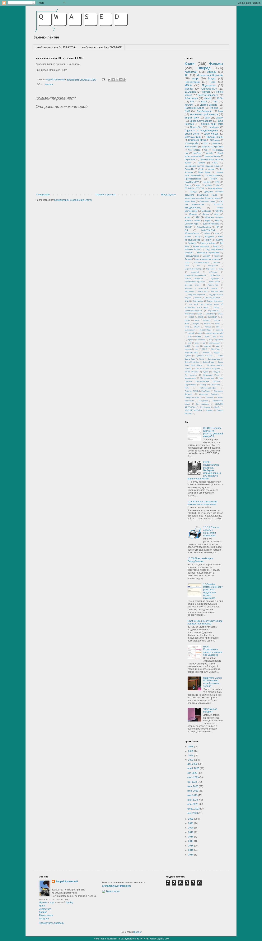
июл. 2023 (193, 786)
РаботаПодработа (208, 95)
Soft (186, 230)
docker (206, 214)
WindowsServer (192, 233)
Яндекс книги (46, 915)
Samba (188, 185)
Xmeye (208, 327)
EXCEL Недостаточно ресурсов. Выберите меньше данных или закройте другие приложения (204, 470)
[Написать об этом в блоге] (113, 80)
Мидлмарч (189, 291)
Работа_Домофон (208, 388)
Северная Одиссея (208, 394)
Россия (213, 179)
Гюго (213, 81)
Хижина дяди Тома (212, 124)
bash (207, 117)
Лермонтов (190, 159)
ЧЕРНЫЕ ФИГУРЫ (193, 410)
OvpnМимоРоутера (194, 269)
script (195, 78)
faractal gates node (214, 333)
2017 (191, 841)
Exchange (206, 211)
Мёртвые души (193, 137)
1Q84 (187, 262)
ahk (217, 327)
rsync (197, 343)
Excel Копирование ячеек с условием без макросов (212, 650)
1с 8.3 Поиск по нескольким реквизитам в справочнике (202, 503)
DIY (192, 101)
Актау (198, 236)
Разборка (205, 391)
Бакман (216, 143)
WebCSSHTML (208, 230)
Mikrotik (206, 92)
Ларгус (216, 246)
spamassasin (214, 343)
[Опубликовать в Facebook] (121, 80)
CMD (187, 111)
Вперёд (204, 68)
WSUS (197, 327)
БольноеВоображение (195, 275)
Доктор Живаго (209, 105)
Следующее (43, 194)
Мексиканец (190, 378)
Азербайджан (204, 111)
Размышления (192, 256)
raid (189, 343)
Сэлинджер (197, 301)
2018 (191, 836)
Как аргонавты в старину (207, 368)
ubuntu (207, 98)
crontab (191, 333)
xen (196, 349)
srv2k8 (187, 346)
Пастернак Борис (194, 108)
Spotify (69, 902)
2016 (191, 845)
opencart (219, 340)
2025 (191, 751)
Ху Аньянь (205, 407)
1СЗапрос (215, 140)
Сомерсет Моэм (197, 140)
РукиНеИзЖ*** (192, 182)
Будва (217, 352)
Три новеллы (202, 404)
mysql (190, 340)
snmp (187, 217)
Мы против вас (207, 378)
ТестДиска (203, 401)
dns (200, 333)
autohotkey (190, 330)
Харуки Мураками (215, 301)
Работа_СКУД (191, 391)
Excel (204, 101)
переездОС (213, 311)
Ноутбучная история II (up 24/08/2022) (101, 47)
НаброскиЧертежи (196, 295)
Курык (205, 372)
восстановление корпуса (207, 259)
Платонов (215, 385)
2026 (191, 746)
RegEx (196, 323)
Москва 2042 (217, 291)
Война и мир (191, 146)
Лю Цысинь (191, 375)
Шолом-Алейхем (211, 224)
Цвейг (217, 407)
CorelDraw (210, 314)
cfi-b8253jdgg (205, 330)
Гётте (201, 359)
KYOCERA (212, 317)
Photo (217, 320)
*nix (215, 101)
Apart (199, 314)
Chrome (216, 262)
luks (214, 336)
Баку (220, 111)
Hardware (213, 127)
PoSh (220, 98)
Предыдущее (168, 194)
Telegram (44, 918)
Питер (203, 385)
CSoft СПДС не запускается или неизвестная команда (205, 622)
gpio (190, 336)
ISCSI (201, 317)
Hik (198, 265)
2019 (191, 832)
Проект (201, 163)
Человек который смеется (204, 114)
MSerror (189, 88)
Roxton (207, 323)
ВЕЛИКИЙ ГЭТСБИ (194, 188)
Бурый (188, 356)
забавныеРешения (193, 311)
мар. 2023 (193, 804)
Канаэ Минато (192, 372)
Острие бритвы (212, 175)
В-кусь (212, 78)
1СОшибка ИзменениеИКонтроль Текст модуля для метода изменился (213, 591)
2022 (191, 819)
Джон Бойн (214, 282)
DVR (187, 265)
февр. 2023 (193, 808)
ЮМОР (188, 227)
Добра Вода (208, 362)
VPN (187, 327)
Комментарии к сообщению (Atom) (73, 200)
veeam (188, 349)
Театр (217, 256)
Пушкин (197, 298)
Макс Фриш (204, 172)
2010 (191, 854)
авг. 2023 (192, 781)
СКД (187, 301)
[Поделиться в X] (117, 80)
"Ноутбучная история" (210, 710)
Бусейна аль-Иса (204, 356)
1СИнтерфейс (192, 143)
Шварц (209, 410)
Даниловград (214, 359)
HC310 (191, 317)
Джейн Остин (192, 133)
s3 (204, 343)
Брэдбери (209, 236)
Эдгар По (189, 169)
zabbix (219, 117)
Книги (189, 64)
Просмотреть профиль (51, 923)
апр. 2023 (193, 799)
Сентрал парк (191, 224)
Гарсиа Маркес (215, 188)
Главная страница (105, 194)
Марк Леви (190, 201)
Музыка (43, 902)
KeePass (197, 153)
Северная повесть (193, 397)
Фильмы (49, 84)
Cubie (201, 169)
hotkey (198, 336)
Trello (217, 323)
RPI (217, 227)
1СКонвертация (201, 262)
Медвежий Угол (211, 375)
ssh (197, 346)
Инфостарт (45, 909)
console (219, 330)
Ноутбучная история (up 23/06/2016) (56, 47)
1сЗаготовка (191, 98)
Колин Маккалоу (201, 246)
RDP (187, 323)
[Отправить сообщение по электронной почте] (103, 79)
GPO (217, 182)
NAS (197, 320)
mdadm (211, 169)
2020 (191, 827)
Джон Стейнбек (192, 362)
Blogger (137, 932)
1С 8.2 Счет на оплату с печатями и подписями (211, 531)
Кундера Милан (212, 156)
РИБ (187, 388)
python (208, 185)
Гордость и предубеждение (201, 130)
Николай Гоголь (214, 137)
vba (217, 185)
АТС (198, 217)
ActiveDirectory (204, 227)
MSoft (188, 85)
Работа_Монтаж (212, 298)
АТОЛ (204, 349)
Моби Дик (202, 291)
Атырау (211, 71)
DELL (220, 314)
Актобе (209, 153)
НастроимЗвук (202, 381)
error (217, 233)
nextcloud (200, 340)
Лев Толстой (194, 150)
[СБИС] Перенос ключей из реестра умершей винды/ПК (213, 432)
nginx (198, 185)
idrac (207, 336)
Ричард (214, 108)
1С (186, 75)
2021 (191, 823)
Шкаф (216, 307)
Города (193, 191)
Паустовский (190, 385)
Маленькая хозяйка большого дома (202, 198)
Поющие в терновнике (208, 252)
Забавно (192, 243)
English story (192, 117)
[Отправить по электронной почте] (110, 80)
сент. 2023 (193, 777)
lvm (221, 336)
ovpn (216, 214)
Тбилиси (209, 397)
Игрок (207, 220)
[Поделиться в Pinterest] (124, 80)
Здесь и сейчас (208, 243)
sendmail (195, 272)
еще (52, 902)
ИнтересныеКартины (210, 75)
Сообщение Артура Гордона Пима (202, 166)
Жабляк (219, 240)
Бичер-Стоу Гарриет (201, 121)
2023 (191, 760)
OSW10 (206, 320)
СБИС (215, 163)
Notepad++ (213, 265)
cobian (207, 233)
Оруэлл (216, 381)
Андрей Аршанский (67, 881)
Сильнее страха (207, 201)
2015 (191, 850)
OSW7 (205, 143)
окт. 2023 (192, 773)
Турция (188, 259)
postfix (188, 236)
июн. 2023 (193, 790)
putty (221, 269)
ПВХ (217, 220)
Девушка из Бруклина (212, 146)
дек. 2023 (192, 764)
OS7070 (219, 211)
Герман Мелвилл (194, 278)
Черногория (192, 81)
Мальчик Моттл (192, 249)
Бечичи (206, 352)
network (189, 105)
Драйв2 (43, 912)
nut (210, 340)
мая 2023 (192, 795)
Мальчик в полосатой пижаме (201, 288)
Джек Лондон (211, 133)
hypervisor (210, 269)
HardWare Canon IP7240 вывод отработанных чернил (212, 682)
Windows (193, 214)
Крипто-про (213, 285)
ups (217, 346)
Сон (206, 150)
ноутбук (207, 182)
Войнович (215, 275)
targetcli (207, 346)
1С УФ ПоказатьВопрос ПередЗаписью (200, 559)
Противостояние (193, 179)
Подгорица (209, 85)
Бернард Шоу (191, 352)
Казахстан (191, 71)
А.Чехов (213, 272)
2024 (191, 755)
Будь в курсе (113, 891)
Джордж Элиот (192, 285)
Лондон (216, 372)
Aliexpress (189, 314)
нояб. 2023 (193, 768)
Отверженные (209, 88)
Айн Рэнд (215, 349)
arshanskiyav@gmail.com (116, 886)
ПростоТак (196, 127)
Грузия (208, 240)
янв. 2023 (192, 813)
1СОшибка (190, 92)
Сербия (206, 256)
